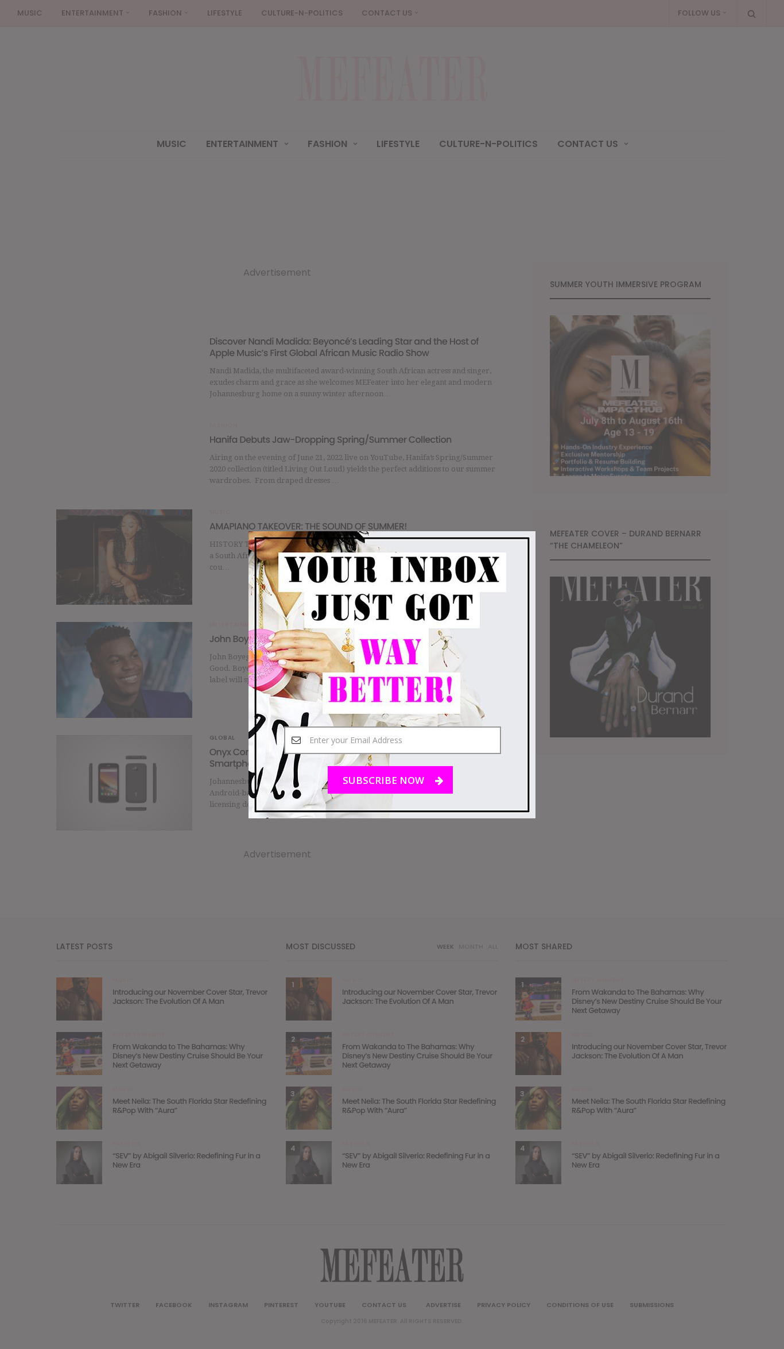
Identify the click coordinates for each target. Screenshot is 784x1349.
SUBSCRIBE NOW (384, 779)
